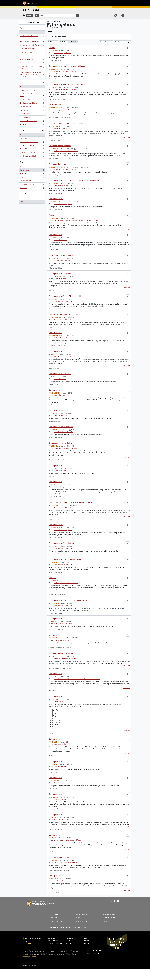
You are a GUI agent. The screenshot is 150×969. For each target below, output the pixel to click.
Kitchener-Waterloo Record (32, 142)
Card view (65, 42)
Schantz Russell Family (32, 99)
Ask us (105, 921)
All (21, 32)
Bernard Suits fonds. (60, 240)
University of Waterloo (32, 138)
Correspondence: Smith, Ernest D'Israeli (65, 559)
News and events (82, 921)
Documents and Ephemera (59, 857)
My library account (56, 921)
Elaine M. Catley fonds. (61, 487)
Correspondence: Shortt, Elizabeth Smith (65, 296)
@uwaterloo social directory (93, 953)
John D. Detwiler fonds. (32, 49)
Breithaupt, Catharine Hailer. (60, 443)
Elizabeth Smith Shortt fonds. (32, 42)
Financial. (52, 215)
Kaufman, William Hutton (32, 121)
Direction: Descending (122, 42)
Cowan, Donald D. (32, 117)
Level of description (27, 194)
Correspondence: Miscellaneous (62, 543)
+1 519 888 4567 (29, 943)
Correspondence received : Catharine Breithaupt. (68, 84)
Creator (23, 82)
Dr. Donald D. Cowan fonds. (32, 63)
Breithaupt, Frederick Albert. (60, 146)
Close (58, 21)
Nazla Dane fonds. (60, 783)
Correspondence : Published (60, 374)
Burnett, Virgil (32, 114)
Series (32, 202)
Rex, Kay (32, 124)
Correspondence (32, 170)
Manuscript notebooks (32, 184)
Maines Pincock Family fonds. (63, 624)
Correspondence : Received (60, 274)
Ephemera (32, 174)
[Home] (24, 15)
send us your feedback (81, 927)
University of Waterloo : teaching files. (64, 314)
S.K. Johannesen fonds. (61, 799)
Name (22, 130)
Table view (74, 42)
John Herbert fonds (32, 52)
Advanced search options (58, 36)
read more (126, 137)
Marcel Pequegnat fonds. (62, 128)
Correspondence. (56, 199)
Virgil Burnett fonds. (32, 59)
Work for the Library (109, 914)
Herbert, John (32, 110)
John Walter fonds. (60, 744)
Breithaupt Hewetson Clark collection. (32, 37)
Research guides (55, 914)
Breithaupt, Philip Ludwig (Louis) (62, 653)
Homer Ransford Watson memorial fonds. (67, 840)
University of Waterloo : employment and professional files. (72, 502)
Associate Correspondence (59, 410)
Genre (22, 162)
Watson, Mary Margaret (32, 153)
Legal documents (32, 181)
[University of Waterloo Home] (30, 3)
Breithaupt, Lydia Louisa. (58, 164)
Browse (29, 15)
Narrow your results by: (32, 22)
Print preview (54, 42)
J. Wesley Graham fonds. (61, 640)
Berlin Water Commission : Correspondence (66, 123)
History (52, 48)
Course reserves (55, 918)
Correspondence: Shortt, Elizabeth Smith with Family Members (74, 180)
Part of (22, 28)
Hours (78, 918)
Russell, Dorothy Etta (32, 145)
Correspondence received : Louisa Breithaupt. (67, 66)
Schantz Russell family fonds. (32, 45)
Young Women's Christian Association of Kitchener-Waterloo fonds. (76, 220)
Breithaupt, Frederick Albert (32, 156)
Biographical (54, 635)
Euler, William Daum (32, 149)
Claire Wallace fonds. (60, 767)
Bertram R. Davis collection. (63, 356)
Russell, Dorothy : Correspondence (63, 255)
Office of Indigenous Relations (30, 956)
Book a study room (82, 914)
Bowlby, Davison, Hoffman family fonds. (32, 68)
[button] (116, 15)
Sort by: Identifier (106, 42)
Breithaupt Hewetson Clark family (32, 95)
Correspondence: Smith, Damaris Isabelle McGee (68, 600)
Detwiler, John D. (32, 107)
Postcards (32, 188)
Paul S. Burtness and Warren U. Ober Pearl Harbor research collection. (32, 74)
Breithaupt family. (56, 105)
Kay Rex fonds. (58, 701)
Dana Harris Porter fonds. (62, 820)
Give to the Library (109, 918)
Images (32, 177)
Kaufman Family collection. (32, 56)
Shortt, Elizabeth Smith (32, 90)
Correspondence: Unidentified (61, 427)
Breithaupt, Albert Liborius (32, 103)
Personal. (52, 578)
